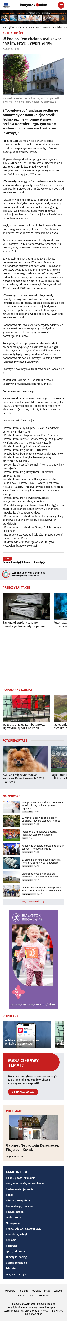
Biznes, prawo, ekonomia (20, 1178)
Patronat (36, 1290)
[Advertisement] (33, 657)
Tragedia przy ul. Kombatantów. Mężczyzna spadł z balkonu (24, 726)
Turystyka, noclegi (16, 1257)
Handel (10, 1194)
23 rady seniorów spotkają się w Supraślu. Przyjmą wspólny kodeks (41, 819)
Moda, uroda (13, 1217)
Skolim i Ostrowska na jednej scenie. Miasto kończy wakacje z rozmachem (42, 889)
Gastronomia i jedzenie (20, 1189)
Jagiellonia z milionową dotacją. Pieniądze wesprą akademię (39, 833)
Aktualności (36, 27)
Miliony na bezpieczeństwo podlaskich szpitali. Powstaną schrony (43, 847)
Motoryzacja (13, 1223)
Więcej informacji (16, 1156)
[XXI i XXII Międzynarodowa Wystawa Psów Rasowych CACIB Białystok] (25, 759)
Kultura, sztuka (15, 1211)
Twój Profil (43, 1295)
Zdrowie (11, 1268)
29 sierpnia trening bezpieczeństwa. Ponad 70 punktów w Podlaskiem (41, 861)
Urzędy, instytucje (16, 1262)
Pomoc (22, 1295)
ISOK (31, 1295)
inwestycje (39, 562)
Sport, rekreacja (15, 1251)
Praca (47, 1290)
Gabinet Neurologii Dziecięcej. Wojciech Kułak (32, 1147)
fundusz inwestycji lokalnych (17, 562)
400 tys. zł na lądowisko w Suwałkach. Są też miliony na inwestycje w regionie (43, 805)
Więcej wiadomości (31, 902)
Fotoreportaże (15, 740)
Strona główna (9, 27)
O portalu (10, 1290)
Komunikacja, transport (20, 1206)
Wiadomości (23, 27)
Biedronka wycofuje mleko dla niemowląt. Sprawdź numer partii (40, 875)
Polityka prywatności (23, 1303)
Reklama (11, 1240)
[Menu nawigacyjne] (61, 5)
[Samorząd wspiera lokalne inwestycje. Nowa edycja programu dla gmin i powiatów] (26, 606)
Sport (25, 838)
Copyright (12, 1307)
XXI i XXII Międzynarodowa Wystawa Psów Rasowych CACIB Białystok (23, 778)
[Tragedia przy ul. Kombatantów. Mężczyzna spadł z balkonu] (26, 708)
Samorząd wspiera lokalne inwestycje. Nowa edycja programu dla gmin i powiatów (26, 624)
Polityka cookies (46, 1303)
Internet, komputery (18, 1200)
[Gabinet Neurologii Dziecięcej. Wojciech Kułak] (33, 1127)
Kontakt (57, 1290)
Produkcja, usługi (16, 1234)
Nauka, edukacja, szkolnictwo (23, 1228)
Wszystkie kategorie (17, 1274)
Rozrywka (11, 1245)
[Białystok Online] (33, 5)
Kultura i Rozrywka (29, 894)
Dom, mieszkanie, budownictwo (25, 1183)
